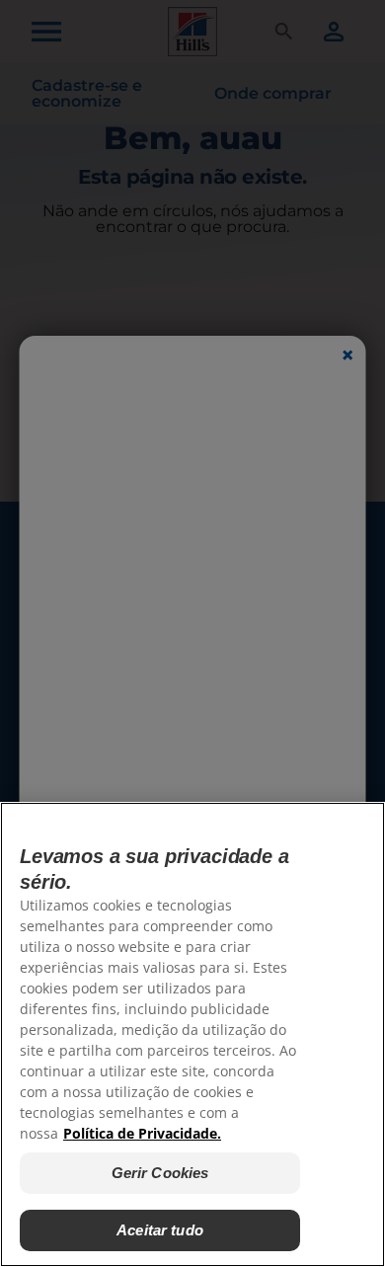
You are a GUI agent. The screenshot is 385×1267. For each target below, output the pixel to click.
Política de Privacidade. (142, 1133)
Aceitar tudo (159, 1230)
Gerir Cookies (160, 1172)
